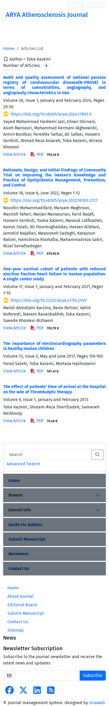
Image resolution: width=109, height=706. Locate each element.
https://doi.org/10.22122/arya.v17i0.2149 (48, 300)
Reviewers (18, 553)
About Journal (20, 596)
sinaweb (97, 702)
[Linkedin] (37, 691)
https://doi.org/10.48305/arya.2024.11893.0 (51, 114)
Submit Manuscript (27, 539)
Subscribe (92, 675)
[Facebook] (9, 691)
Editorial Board (22, 604)
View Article (14, 154)
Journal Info (19, 509)
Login (76, 5)
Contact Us (18, 568)
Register (95, 5)
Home (9, 48)
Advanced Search (23, 463)
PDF (47, 154)
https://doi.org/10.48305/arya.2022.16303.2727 (54, 200)
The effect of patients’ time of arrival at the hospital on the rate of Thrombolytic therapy (54, 389)
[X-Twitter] (23, 691)
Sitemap (15, 630)
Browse (15, 495)
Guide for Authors (25, 524)
